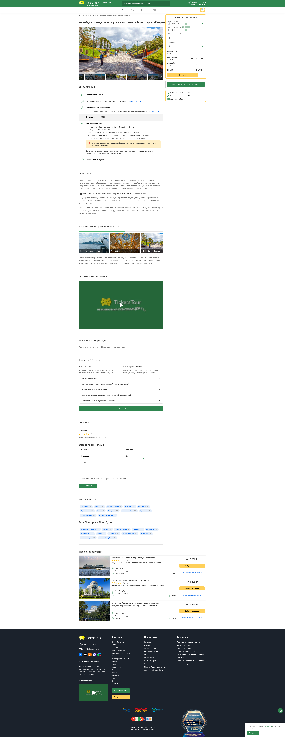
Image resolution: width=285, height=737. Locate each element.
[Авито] (99, 654)
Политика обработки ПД (186, 651)
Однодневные (85, 511)
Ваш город (85, 456)
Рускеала (115, 661)
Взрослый (171, 52)
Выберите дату (173, 21)
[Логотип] (89, 3)
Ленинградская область (121, 659)
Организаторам (150, 661)
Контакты (148, 642)
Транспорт (172, 42)
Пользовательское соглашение (189, 642)
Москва (114, 645)
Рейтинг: (127, 456)
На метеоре (142, 507)
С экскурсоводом (86, 515)
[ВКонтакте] (80, 654)
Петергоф (115, 675)
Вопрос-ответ (149, 657)
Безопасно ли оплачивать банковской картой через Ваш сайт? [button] (107, 395)
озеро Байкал (117, 667)
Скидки (133, 10)
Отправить (88, 486)
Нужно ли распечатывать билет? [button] (95, 389)
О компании (149, 645)
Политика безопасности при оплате (190, 661)
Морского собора (127, 511)
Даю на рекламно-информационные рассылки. (104, 479)
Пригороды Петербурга (88, 529)
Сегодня (125, 10)
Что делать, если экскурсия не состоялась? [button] (99, 401)
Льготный (171, 57)
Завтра (99, 511)
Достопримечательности (153, 651)
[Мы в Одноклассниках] (90, 654)
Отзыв (83, 462)
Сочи (114, 681)
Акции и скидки (150, 648)
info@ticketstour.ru (89, 649)
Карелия (115, 647)
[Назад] (81, 77)
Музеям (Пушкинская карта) (155, 667)
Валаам (114, 670)
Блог (146, 654)
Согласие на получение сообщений (190, 654)
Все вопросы (121, 408)
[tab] (121, 378)
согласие (89, 479)
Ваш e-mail (128, 450)
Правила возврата (184, 664)
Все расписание (121, 697)
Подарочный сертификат (154, 670)
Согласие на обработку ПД (187, 648)
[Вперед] (161, 77)
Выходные (111, 511)
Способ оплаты (182, 657)
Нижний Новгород (119, 650)
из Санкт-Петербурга (106, 515)
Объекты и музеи (113, 507)
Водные (97, 507)
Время (176, 28)
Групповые (143, 511)
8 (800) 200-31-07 (89, 645)
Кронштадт (84, 507)
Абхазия (115, 684)
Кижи (114, 664)
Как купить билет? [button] (89, 378)
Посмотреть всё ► (134, 101)
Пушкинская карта (151, 664)
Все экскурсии (120, 691)
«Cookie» (268, 726)
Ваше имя (85, 450)
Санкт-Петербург (118, 642)
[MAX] (94, 654)
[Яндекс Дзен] (85, 654)
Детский (170, 63)
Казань (114, 656)
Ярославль (116, 673)
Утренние (128, 507)
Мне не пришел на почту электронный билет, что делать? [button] (105, 384)
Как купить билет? (184, 645)
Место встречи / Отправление (178, 34)
